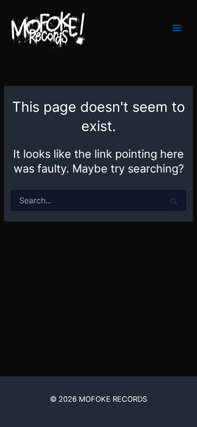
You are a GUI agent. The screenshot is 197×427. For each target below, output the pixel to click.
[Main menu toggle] (177, 28)
